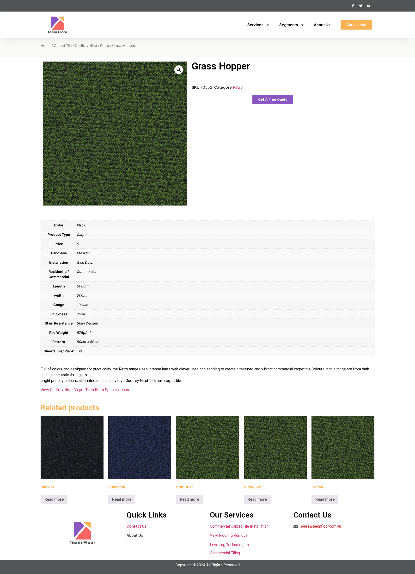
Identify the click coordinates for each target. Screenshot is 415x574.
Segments (288, 25)
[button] (178, 69)
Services (255, 25)
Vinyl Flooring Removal (229, 535)
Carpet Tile (63, 46)
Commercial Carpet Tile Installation (239, 526)
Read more (54, 499)
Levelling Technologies (229, 545)
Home (46, 46)
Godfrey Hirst (86, 46)
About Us (322, 25)
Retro (104, 46)
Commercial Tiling (225, 553)
